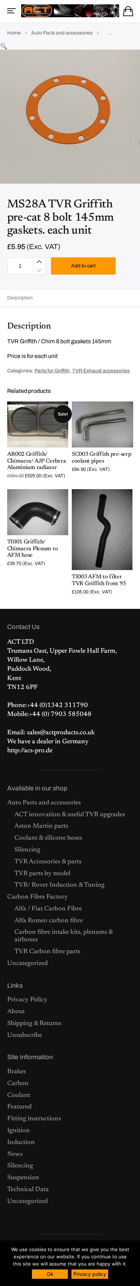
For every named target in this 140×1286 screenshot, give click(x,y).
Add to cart (83, 265)
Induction (21, 1142)
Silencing (27, 850)
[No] (117, 1263)
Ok (50, 1274)
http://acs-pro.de (29, 751)
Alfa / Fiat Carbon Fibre (48, 909)
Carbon (18, 1083)
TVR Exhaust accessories (101, 370)
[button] (3, 46)
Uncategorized (27, 963)
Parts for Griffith (52, 370)
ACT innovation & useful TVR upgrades (69, 815)
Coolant (18, 1095)
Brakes (16, 1072)
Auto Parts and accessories (62, 33)
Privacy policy (89, 1274)
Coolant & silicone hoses (48, 838)
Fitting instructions (34, 1119)
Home (14, 33)
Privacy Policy (27, 1000)
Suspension (23, 1178)
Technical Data (28, 1189)
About (16, 1012)
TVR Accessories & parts (47, 862)
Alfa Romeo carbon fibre (48, 921)
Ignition (18, 1130)
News (15, 1154)
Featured (19, 1107)
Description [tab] (20, 297)
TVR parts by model (42, 874)
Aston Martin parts (41, 826)
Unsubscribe (24, 1035)
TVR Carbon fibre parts (47, 952)
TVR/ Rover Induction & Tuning (59, 885)
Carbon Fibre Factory (37, 897)
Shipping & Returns (34, 1023)
